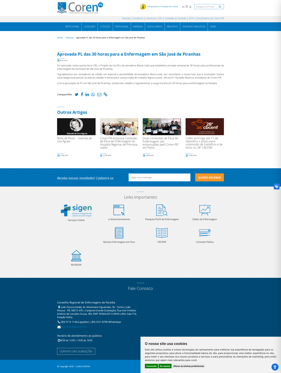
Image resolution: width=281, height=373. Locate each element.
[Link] (105, 95)
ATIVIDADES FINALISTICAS (193, 26)
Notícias (69, 37)
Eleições (126, 18)
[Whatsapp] (93, 95)
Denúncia (151, 18)
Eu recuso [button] (165, 366)
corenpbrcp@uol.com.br (74, 326)
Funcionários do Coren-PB (210, 18)
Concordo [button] (151, 366)
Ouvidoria (138, 18)
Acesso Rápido (154, 26)
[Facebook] (82, 95)
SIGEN (213, 26)
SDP (191, 18)
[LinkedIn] (183, 6)
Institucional (72, 26)
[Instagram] (187, 6)
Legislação (89, 26)
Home (60, 37)
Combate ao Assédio (175, 18)
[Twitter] (76, 95)
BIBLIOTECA (172, 26)
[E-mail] (99, 95)
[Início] (80, 8)
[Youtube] (190, 6)
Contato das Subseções (76, 351)
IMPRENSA (138, 26)
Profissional (122, 26)
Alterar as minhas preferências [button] (188, 366)
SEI (160, 18)
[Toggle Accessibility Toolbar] (275, 367)
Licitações (105, 26)
